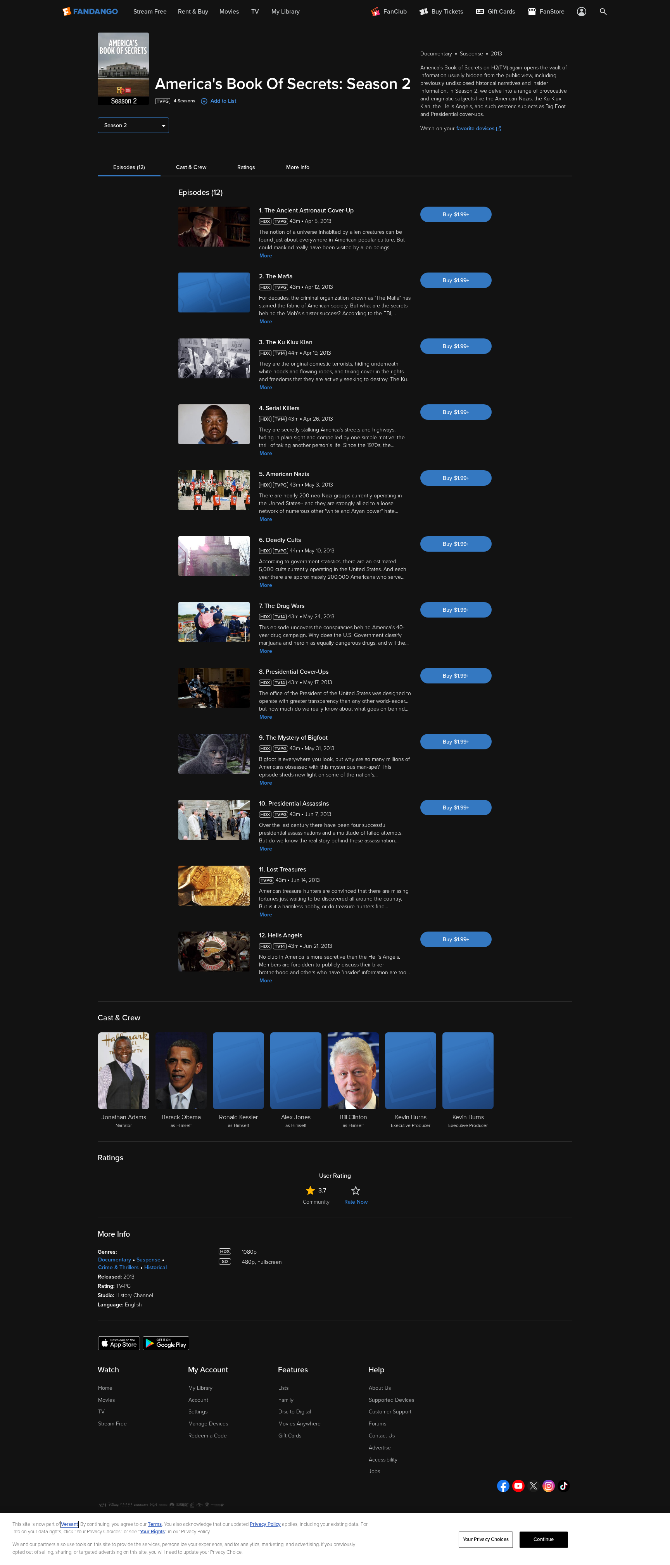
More (265, 255)
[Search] (603, 11)
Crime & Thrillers (118, 1267)
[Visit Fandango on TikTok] (563, 1486)
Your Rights (152, 1532)
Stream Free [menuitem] (150, 12)
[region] (335, 1539)
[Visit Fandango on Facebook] (503, 1486)
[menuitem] (495, 11)
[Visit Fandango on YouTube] (518, 1486)
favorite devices (475, 128)
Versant (69, 1524)
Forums (377, 1423)
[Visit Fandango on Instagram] (548, 1486)
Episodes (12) (129, 167)
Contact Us (382, 1435)
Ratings (246, 167)
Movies (106, 1400)
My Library (200, 1388)
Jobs (374, 1471)
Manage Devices (208, 1423)
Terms (155, 1524)
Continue (544, 1539)
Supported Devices (391, 1400)
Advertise (380, 1447)
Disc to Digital (294, 1411)
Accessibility (383, 1459)
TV (101, 1411)
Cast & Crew (191, 167)
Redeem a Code (207, 1435)
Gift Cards (289, 1435)
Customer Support (390, 1411)
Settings (197, 1411)
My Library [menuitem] (285, 12)
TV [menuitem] (255, 12)
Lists (283, 1388)
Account (198, 1400)
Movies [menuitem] (229, 12)
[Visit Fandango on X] (533, 1486)
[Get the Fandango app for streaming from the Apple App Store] (119, 1343)
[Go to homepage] (91, 11)
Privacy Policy (265, 1524)
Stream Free (112, 1423)
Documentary (114, 1259)
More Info (297, 167)
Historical (155, 1267)
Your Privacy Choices (486, 1539)
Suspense (148, 1259)
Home (105, 1388)
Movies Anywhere (299, 1423)
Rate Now (356, 1202)
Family (286, 1400)
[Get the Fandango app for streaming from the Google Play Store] (166, 1343)
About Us (380, 1388)
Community (316, 1202)
